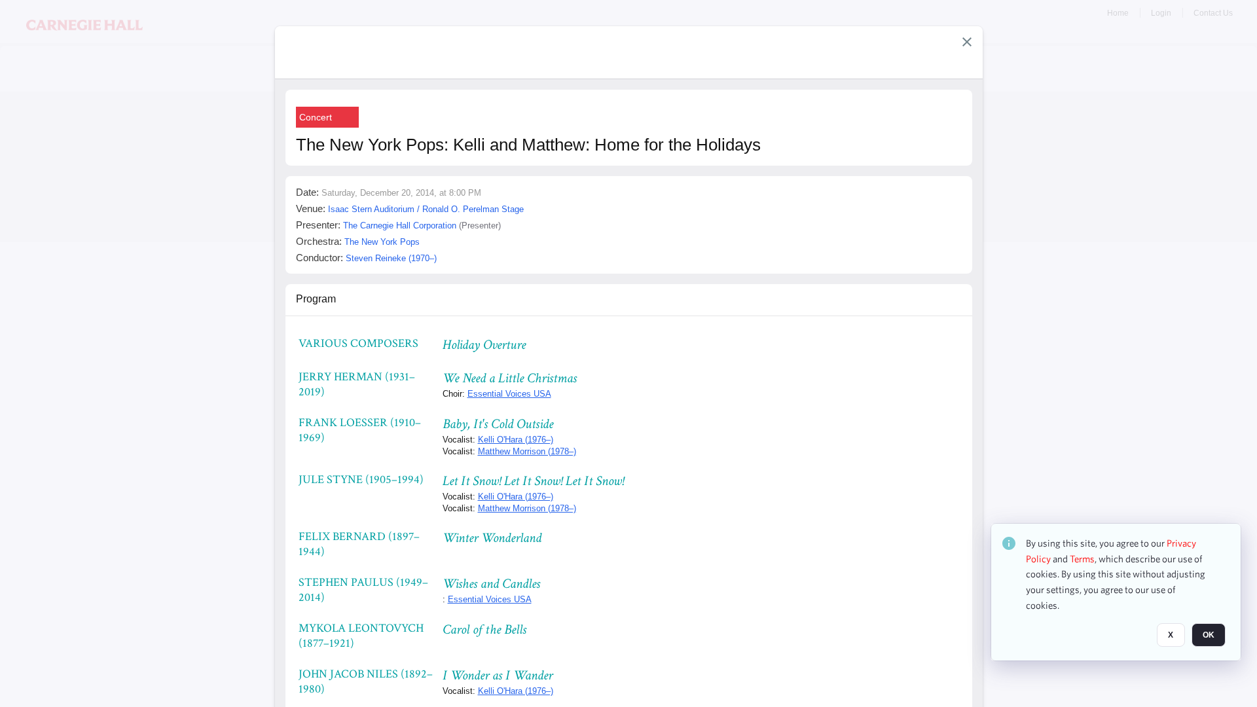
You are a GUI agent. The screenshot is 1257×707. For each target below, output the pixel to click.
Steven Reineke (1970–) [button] (391, 258)
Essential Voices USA (509, 394)
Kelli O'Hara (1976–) (515, 439)
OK (1208, 635)
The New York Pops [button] (382, 242)
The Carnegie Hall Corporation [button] (399, 225)
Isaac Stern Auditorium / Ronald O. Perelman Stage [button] (426, 209)
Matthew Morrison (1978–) (527, 451)
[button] (967, 42)
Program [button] (316, 298)
